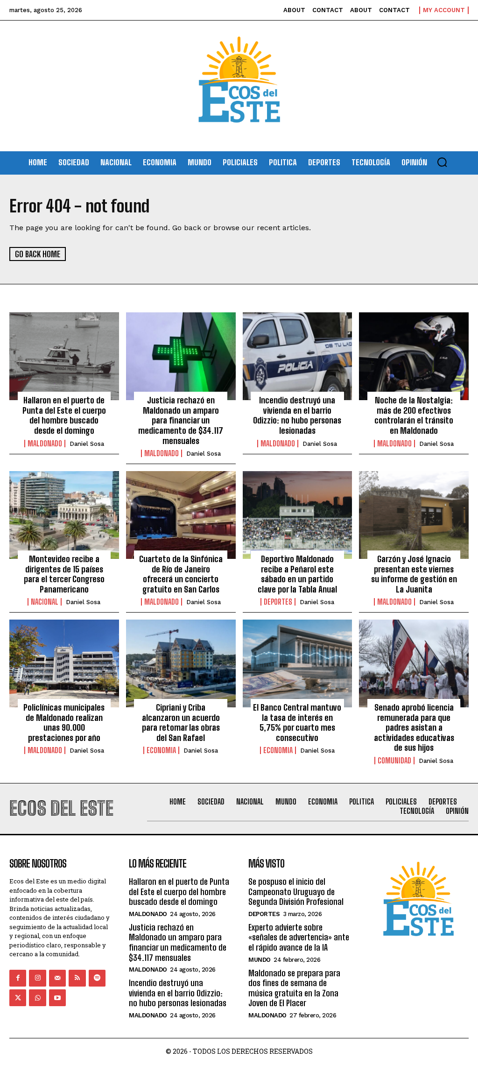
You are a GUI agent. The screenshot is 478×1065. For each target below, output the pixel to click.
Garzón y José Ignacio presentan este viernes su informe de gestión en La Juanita (414, 574)
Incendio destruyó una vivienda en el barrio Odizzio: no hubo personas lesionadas (297, 415)
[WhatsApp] (37, 997)
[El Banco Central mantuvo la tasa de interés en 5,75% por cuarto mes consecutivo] (297, 663)
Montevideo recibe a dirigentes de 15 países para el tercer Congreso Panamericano (64, 574)
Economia (161, 750)
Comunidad (394, 760)
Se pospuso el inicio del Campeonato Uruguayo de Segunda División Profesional (296, 891)
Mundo (259, 959)
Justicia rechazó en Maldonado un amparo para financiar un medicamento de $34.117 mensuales (180, 420)
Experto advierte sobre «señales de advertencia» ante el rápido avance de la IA (298, 937)
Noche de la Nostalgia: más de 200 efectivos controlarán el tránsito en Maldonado (413, 415)
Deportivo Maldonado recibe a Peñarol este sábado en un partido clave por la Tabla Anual (297, 574)
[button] (442, 162)
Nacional (44, 602)
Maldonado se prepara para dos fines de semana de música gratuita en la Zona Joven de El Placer (294, 988)
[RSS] (77, 978)
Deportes (278, 602)
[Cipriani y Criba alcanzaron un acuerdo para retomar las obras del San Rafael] (181, 663)
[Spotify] (97, 978)
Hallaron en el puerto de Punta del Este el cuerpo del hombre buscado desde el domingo (64, 415)
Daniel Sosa (87, 443)
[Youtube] (57, 997)
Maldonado (45, 443)
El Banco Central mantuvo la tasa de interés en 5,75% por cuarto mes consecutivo (297, 722)
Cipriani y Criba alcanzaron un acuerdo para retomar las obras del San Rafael (181, 722)
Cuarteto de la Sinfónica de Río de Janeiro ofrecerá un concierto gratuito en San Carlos (181, 574)
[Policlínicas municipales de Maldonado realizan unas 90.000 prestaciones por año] (64, 663)
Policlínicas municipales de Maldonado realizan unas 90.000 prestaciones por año (64, 722)
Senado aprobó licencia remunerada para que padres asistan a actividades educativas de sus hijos (414, 727)
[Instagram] (37, 978)
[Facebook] (17, 978)
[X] (17, 997)
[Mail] (57, 978)
